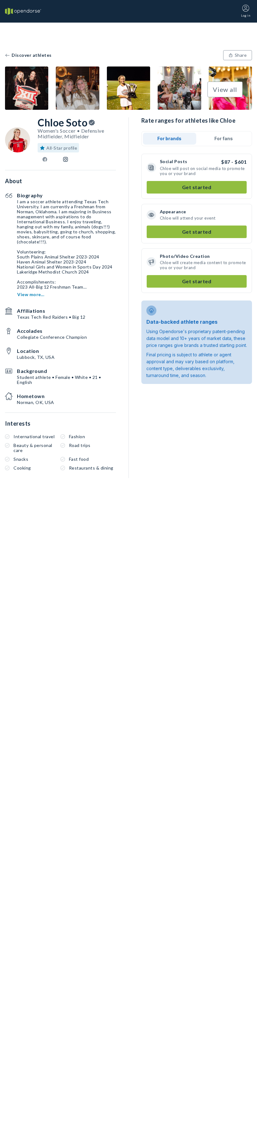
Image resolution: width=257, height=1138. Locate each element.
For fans (223, 138)
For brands (169, 138)
